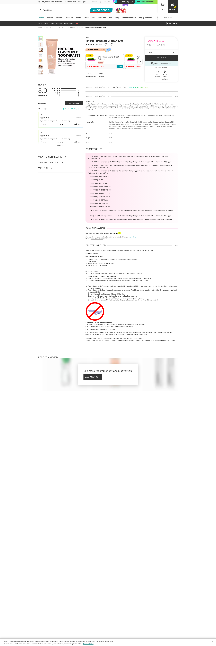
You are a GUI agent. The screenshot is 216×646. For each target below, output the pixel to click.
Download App (96, 2)
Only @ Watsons (145, 18)
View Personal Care (50, 157)
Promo (41, 18)
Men (110, 18)
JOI (87, 37)
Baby (117, 18)
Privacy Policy (88, 644)
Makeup (69, 18)
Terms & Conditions (97, 239)
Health (78, 18)
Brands (166, 18)
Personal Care (89, 18)
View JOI (43, 168)
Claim (120, 67)
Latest (44, 109)
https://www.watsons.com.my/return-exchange (127, 338)
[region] (108, 642)
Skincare (59, 18)
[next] (156, 17)
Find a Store (107, 2)
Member (50, 18)
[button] (173, 6)
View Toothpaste (48, 162)
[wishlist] (105, 44)
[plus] (173, 52)
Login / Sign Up (91, 377)
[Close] (212, 641)
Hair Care (102, 18)
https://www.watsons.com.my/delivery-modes (129, 298)
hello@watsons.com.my (132, 340)
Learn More (132, 237)
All (39, 109)
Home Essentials (129, 18)
